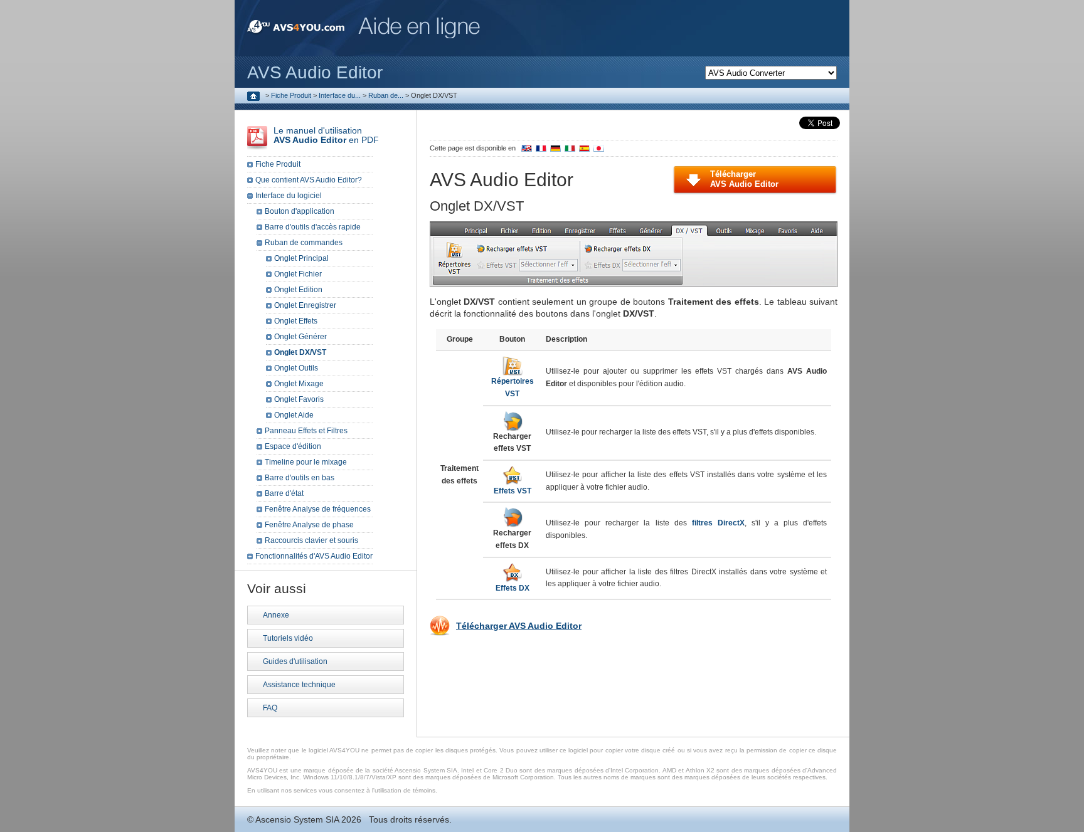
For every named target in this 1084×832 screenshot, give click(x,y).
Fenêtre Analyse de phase (309, 524)
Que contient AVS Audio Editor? (308, 180)
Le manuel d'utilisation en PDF (326, 135)
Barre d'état (284, 493)
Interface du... (340, 95)
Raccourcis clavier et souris (311, 540)
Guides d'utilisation (295, 661)
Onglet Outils (296, 368)
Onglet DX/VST (300, 352)
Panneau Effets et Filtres (306, 430)
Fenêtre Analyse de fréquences (318, 509)
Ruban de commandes (304, 242)
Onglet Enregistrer (305, 305)
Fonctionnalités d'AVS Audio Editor (314, 556)
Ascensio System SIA (297, 819)
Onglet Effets (295, 321)
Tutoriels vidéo (288, 638)
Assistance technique (299, 684)
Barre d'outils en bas (299, 477)
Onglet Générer (300, 336)
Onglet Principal (301, 258)
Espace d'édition (293, 446)
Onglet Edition (298, 289)
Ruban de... (385, 95)
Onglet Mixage (299, 383)
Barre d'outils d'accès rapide (313, 227)
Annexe (276, 615)
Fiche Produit (291, 95)
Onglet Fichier (298, 274)
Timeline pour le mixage (306, 462)
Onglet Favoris (299, 399)
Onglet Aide (294, 415)
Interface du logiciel (288, 195)
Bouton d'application (299, 211)
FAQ (270, 707)
